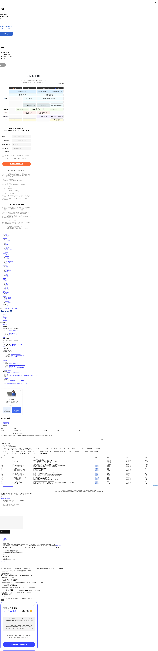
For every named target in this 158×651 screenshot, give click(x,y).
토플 (6, 245)
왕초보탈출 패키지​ (13, 331)
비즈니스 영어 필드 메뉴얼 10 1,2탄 (36, 109)
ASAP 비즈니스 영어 (53, 109)
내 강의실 (5, 360)
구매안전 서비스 (6, 540)
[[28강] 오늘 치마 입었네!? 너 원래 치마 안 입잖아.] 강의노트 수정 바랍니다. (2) (50, 471)
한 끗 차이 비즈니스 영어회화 (22, 109)
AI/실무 (7, 252)
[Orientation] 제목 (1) (37, 470)
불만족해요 (7, 498)
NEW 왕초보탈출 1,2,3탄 (22, 91)
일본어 (6, 266)
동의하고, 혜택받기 (19, 644)
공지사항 (7, 380)
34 (6, 486)
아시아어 (5, 265)
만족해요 (3, 498)
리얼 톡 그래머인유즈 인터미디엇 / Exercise (43, 113)
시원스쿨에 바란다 (20, 380)
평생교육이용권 (20, 367)
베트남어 (7, 269)
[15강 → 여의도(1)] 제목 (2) (39, 469)
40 (12, 486)
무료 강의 (13, 354)
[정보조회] (58, 545)
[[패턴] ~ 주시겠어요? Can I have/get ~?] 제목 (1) (43, 481)
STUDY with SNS (29, 98)
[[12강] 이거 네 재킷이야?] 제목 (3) (40, 473)
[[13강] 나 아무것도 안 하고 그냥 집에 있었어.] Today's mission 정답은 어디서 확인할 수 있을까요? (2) (55, 482)
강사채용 (7, 301)
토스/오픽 (7, 240)
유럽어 (4, 253)
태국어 (6, 271)
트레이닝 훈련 (43, 105)
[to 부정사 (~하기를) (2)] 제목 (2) (40, 468)
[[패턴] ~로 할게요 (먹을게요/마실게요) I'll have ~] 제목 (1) (45, 479)
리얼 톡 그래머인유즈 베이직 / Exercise (29, 113)
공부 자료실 (17, 354)
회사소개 (5, 537)
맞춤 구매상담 (12, 345)
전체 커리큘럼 (14, 356)
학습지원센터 (6, 422)
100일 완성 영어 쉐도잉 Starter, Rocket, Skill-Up (50, 95)
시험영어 (5, 238)
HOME (4, 420)
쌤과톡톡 (18, 355)
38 (10, 486)
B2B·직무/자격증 (6, 292)
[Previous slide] (3, 550)
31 (3, 486)
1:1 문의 (13, 380)
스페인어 (7, 254)
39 (11, 486)
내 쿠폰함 (24, 383)
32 (4, 486)
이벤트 (4, 357)
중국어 (6, 267)
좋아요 (89, 430)
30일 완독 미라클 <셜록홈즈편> (57, 116)
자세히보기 (26, 155)
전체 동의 (7, 151)
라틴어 (6, 263)
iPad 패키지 (15, 330)
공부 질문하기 (13, 355)
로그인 (4, 314)
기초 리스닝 (29, 105)
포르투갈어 (7, 262)
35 (7, 486)
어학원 (4, 296)
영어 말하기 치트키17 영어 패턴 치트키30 (22, 95)
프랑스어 (7, 256)
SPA (6, 251)
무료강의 (7, 375)
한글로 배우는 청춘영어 (15, 119)
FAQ (18, 356)
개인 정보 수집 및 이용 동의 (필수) (13, 155)
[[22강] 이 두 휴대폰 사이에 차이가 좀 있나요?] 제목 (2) (45, 466)
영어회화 (5, 234)
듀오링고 (7, 247)
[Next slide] (19, 550)
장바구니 (20, 383)
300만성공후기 (6, 335)
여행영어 (29, 119)
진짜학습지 (5, 279)
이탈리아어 (7, 259)
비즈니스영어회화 (13, 334)
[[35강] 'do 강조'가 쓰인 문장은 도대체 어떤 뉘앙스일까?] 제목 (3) (47, 474)
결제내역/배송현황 (14, 383)
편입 (4, 291)
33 (5, 486)
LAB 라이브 (8, 298)
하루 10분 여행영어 (21, 331)
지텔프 (6, 243)
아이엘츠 (7, 244)
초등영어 (7, 236)
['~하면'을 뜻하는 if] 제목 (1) (39, 478)
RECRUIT (5, 299)
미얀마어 (7, 272)
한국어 (4, 278)
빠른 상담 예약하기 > (16, 164)
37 (9, 486)
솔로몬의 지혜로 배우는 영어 (57, 120)
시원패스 (11, 330)
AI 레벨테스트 (15, 344)
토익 (6, 239)
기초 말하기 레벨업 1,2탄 (43, 91)
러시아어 (7, 258)
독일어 (6, 257)
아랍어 (6, 275)
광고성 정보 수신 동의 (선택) (12, 158)
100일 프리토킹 (12, 333)
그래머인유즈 (18, 333)
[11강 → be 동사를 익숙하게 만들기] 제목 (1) (43, 483)
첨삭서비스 (22, 355)
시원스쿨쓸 (7, 294)
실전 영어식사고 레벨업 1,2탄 (56, 91)
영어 (6, 280)
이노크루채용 (8, 302)
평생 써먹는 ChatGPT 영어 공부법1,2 (50, 98)
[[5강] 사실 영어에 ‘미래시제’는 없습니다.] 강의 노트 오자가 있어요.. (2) (49, 465)
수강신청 (5, 324)
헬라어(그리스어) (9, 261)
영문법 (6, 248)
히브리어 (7, 276)
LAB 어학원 (8, 297)
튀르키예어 (7, 274)
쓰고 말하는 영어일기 (43, 116)
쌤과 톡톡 (23, 375)
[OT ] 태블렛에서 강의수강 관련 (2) (41, 477)
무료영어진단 (6, 337)
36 (8, 486)
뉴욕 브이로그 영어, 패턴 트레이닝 (56, 105)
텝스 (6, 242)
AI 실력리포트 (21, 344)
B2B (6, 293)
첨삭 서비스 (28, 375)
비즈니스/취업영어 (9, 249)
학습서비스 (5, 346)
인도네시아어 (8, 270)
